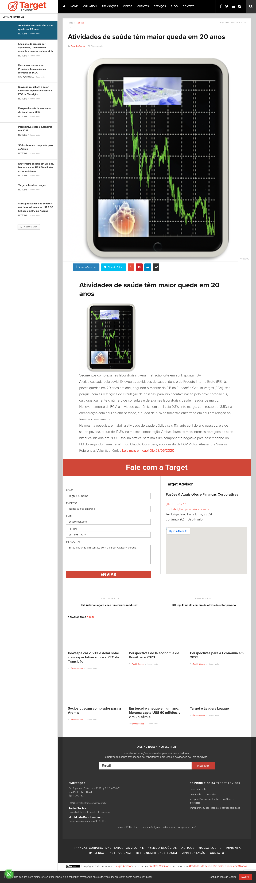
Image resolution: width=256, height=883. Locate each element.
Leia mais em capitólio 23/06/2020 (148, 450)
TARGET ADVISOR (228, 783)
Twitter (83, 812)
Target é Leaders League (32, 185)
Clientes (143, 6)
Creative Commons (159, 866)
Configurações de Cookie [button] (222, 877)
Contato (189, 6)
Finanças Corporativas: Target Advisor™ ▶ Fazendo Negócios (125, 848)
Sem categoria (26, 77)
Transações (110, 6)
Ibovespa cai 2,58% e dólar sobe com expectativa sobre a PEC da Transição (35, 91)
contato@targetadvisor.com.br (188, 509)
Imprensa (233, 848)
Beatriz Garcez (78, 46)
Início (70, 23)
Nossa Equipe (210, 848)
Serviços (160, 6)
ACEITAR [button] (245, 877)
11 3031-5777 (79, 796)
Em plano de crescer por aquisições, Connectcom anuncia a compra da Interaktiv (35, 48)
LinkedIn (73, 812)
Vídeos (127, 6)
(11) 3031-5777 (176, 504)
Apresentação (193, 853)
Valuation (90, 6)
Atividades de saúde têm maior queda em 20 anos (217, 866)
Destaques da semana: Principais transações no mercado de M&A (32, 69)
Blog (174, 6)
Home (74, 6)
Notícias (22, 34)
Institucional (120, 853)
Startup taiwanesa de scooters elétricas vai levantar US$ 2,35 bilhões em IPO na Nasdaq (35, 207)
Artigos (188, 848)
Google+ (93, 812)
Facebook (104, 812)
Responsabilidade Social (157, 853)
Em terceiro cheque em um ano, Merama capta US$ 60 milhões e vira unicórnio (36, 167)
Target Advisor (123, 866)
